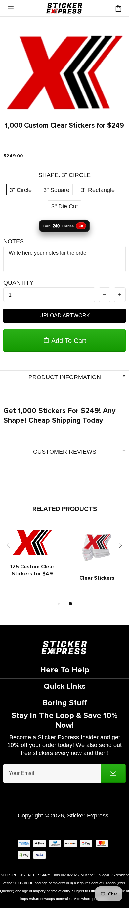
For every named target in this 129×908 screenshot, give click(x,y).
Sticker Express (64, 8)
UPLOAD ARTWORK (64, 315)
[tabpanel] (32, 560)
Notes (13, 241)
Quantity (18, 282)
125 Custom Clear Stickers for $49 (32, 570)
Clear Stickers (96, 578)
